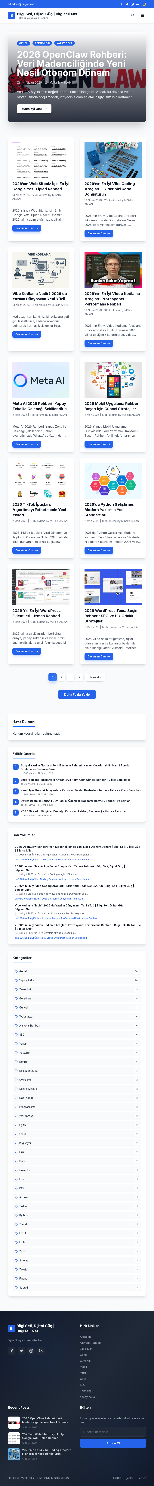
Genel (23, 43)
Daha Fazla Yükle (77, 694)
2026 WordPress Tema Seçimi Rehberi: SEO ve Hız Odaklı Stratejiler (112, 615)
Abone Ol (113, 1443)
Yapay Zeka (64, 43)
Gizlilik (117, 1478)
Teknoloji (42, 43)
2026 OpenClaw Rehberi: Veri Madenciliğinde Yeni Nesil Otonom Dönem (72, 63)
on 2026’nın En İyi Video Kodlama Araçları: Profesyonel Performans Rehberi (56, 918)
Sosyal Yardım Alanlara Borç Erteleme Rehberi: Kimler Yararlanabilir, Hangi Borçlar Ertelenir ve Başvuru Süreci (76, 767)
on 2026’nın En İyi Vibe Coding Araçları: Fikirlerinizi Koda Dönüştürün (52, 859)
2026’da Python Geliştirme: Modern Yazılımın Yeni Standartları (109, 509)
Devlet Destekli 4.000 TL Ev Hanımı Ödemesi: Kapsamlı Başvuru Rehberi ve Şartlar (75, 800)
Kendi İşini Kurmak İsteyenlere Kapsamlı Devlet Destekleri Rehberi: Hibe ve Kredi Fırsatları (81, 790)
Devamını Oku (24, 228)
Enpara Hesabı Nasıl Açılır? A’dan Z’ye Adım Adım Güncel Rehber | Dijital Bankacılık (76, 779)
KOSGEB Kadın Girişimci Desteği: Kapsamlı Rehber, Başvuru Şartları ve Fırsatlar (73, 811)
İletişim (142, 1478)
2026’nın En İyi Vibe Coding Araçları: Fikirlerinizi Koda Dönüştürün (110, 189)
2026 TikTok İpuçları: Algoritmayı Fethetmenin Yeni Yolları (39, 509)
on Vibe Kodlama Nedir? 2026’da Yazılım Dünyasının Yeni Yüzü (49, 898)
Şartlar (129, 1478)
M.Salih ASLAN (60, 304)
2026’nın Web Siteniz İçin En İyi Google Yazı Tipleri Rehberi (43, 1436)
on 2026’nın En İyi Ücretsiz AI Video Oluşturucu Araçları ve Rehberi (51, 937)
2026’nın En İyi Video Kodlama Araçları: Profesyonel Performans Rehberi (112, 298)
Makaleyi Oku (31, 109)
